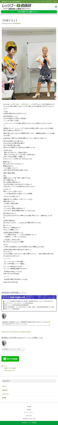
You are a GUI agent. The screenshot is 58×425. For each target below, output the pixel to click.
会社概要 (29, 406)
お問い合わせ (29, 415)
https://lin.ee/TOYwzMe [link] (11, 273)
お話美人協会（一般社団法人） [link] (21, 104)
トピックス (5, 394)
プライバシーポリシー (29, 412)
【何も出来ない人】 (9, 370)
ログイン (49, 1)
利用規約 (29, 409)
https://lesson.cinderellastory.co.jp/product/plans (16, 332)
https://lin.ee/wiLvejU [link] (10, 282)
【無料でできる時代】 (10, 368)
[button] (56, 6)
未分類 (4, 397)
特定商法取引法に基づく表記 (29, 418)
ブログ (5, 366)
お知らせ (4, 390)
